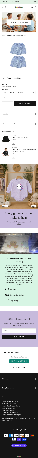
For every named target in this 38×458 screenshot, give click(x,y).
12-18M (20, 92)
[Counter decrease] (3, 104)
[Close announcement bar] (36, 1)
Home (3, 35)
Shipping (3, 86)
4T (4, 97)
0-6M (4, 92)
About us (9, 420)
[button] (3, 7)
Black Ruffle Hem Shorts (19, 137)
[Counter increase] (11, 104)
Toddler (9, 35)
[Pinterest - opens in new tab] (21, 430)
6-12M (12, 92)
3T (33, 92)
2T (27, 92)
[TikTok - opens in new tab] (25, 430)
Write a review (19, 361)
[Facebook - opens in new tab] (13, 430)
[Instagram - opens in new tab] (17, 430)
